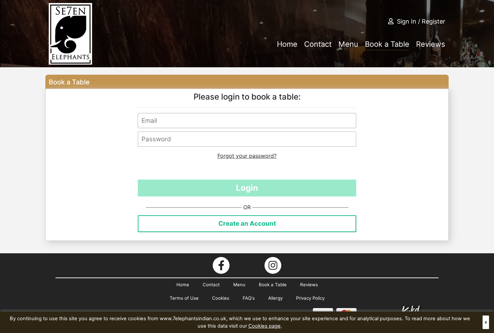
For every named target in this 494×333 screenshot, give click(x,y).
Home (287, 44)
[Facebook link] (221, 265)
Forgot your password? (247, 155)
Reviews (430, 44)
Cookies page (264, 326)
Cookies (220, 298)
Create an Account (247, 223)
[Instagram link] (272, 265)
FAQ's (249, 298)
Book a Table (387, 44)
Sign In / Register (421, 21)
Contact (318, 44)
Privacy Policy (310, 298)
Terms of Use (184, 298)
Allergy (275, 298)
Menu (348, 44)
